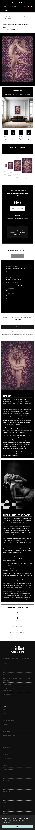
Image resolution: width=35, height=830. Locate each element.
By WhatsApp (17, 613)
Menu (6, 10)
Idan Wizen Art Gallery (14, 6)
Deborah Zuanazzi (6, 680)
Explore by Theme (16, 687)
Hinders (4, 751)
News (4, 670)
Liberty (13, 29)
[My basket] (24, 2)
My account (5, 724)
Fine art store (27, 16)
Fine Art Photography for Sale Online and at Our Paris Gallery (16, 658)
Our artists (5, 674)
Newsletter (5, 713)
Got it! (17, 826)
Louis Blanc (13, 676)
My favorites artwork (7, 716)
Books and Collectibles (7, 694)
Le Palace (5, 765)
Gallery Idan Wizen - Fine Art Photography (12, 16)
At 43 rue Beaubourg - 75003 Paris (17, 632)
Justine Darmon (20, 676)
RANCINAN (15, 678)
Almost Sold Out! (25, 687)
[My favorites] (22, 2)
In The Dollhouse (6, 784)
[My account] (19, 2)
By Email (17, 620)
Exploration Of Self (7, 791)
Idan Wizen (28, 678)
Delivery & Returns (7, 731)
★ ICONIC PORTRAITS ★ (8, 769)
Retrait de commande (7, 738)
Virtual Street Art (6, 762)
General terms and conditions (9, 735)
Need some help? (6, 700)
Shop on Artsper (18, 688)
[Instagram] (13, 2)
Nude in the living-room (8, 747)
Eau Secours (5, 776)
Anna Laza (5, 678)
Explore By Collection (7, 687)
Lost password (6, 727)
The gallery (5, 667)
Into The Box (5, 754)
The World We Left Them (8, 758)
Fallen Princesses (6, 780)
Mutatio (4, 802)
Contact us (5, 698)
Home (4, 709)
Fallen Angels (5, 813)
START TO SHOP (17, 209)
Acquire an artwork (7, 684)
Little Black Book (6, 773)
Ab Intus (4, 798)
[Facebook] (10, 2)
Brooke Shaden (21, 678)
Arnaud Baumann (6, 676)
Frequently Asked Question (8, 720)
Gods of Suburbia (6, 787)
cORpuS (4, 795)
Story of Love (5, 806)
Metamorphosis (6, 809)
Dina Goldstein (28, 676)
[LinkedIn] (16, 2)
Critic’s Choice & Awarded (8, 688)
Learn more (6, 822)
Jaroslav (9, 678)
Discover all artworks (7, 690)
